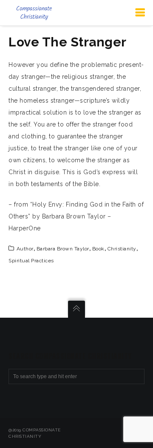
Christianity (122, 249)
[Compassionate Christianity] (34, 12)
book (98, 249)
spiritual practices (31, 261)
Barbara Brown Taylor (63, 249)
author (25, 249)
